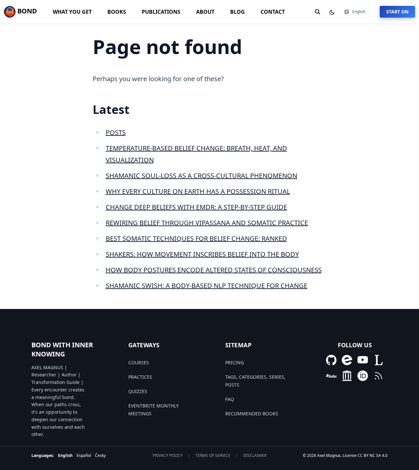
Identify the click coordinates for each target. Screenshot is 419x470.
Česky (100, 455)
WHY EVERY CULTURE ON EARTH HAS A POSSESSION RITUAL (198, 191)
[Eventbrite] (347, 360)
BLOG (237, 11)
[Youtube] (362, 360)
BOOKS (116, 11)
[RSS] (378, 376)
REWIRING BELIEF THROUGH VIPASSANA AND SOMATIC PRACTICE (207, 222)
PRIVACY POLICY (168, 455)
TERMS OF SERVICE (212, 455)
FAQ (229, 399)
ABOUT (205, 11)
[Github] (331, 360)
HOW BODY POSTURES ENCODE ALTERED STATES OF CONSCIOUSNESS (214, 269)
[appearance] (332, 12)
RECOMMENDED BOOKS (251, 413)
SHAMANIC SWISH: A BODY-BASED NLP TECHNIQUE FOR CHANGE (206, 285)
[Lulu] (331, 376)
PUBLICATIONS (161, 11)
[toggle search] (317, 11)
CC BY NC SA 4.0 (372, 455)
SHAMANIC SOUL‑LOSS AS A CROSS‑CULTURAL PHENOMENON (201, 175)
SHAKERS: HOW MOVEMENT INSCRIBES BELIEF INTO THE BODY (202, 254)
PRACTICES (140, 377)
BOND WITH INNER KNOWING (62, 349)
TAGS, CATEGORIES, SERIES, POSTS (255, 381)
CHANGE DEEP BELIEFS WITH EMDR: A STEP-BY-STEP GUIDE (196, 207)
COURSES (138, 362)
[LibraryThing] (378, 360)
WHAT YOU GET (72, 11)
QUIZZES (137, 391)
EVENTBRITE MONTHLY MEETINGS (153, 410)
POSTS (116, 132)
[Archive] (347, 376)
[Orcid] (362, 376)
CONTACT (273, 11)
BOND (26, 11)
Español (84, 455)
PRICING (234, 362)
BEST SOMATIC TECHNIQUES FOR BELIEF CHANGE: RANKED (196, 238)
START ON (397, 12)
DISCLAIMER (254, 455)
